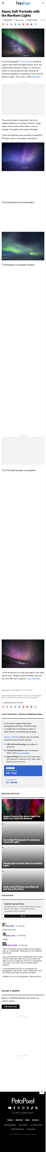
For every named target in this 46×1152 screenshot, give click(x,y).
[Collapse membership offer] (39, 451)
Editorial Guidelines (9, 849)
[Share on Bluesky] (19, 27)
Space (14, 427)
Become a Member (11, 464)
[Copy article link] (35, 27)
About (26, 844)
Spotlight (20, 427)
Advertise (18, 844)
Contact (9, 844)
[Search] (41, 3)
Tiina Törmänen (26, 63)
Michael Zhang (32, 20)
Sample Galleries (23, 480)
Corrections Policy (35, 849)
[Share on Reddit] (3, 27)
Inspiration (8, 20)
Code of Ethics (22, 849)
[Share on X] (11, 27)
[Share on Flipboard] (23, 27)
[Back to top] (40, 815)
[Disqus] (22, 674)
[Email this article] (31, 27)
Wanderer (6, 81)
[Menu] (3, 3)
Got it (22, 640)
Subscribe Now (10, 731)
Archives (34, 844)
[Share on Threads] (15, 27)
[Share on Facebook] (7, 27)
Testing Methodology (16, 853)
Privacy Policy (30, 853)
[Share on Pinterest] (27, 27)
